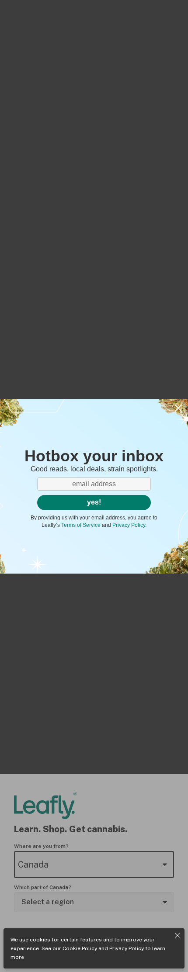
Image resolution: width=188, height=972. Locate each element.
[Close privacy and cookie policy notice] (177, 935)
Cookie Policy (80, 948)
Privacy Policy (126, 948)
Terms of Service (81, 525)
